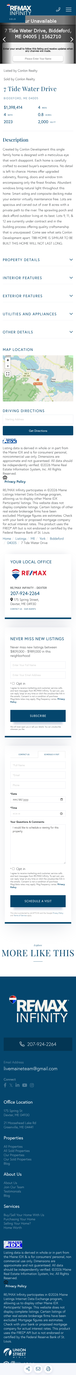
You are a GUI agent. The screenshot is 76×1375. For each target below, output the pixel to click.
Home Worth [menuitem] (13, 1227)
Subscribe (38, 716)
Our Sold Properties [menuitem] (18, 1159)
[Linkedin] (17, 1085)
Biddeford (57, 538)
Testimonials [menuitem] (12, 1191)
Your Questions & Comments (27, 821)
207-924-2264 (25, 593)
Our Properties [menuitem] (14, 1155)
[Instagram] (32, 1085)
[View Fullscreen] (8, 374)
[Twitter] (11, 1085)
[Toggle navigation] (68, 9)
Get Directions (38, 431)
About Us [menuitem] (10, 1183)
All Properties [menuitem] (13, 1146)
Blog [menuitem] (7, 1163)
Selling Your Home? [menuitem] (17, 1223)
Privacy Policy (15, 481)
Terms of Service (20, 915)
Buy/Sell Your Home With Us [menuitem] (24, 1215)
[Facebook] (5, 1085)
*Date (13, 793)
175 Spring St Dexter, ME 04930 (17, 1113)
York (42, 538)
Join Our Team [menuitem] (14, 1187)
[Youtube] (24, 1085)
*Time (13, 807)
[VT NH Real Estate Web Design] (38, 1353)
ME (33, 538)
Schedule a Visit (51, 754)
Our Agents (30, 609)
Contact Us (16, 609)
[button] (6, 39)
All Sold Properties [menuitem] (17, 1151)
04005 (12, 543)
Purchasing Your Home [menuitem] (19, 1219)
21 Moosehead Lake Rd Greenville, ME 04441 (20, 1125)
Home (7, 538)
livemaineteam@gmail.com (30, 1068)
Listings (20, 538)
